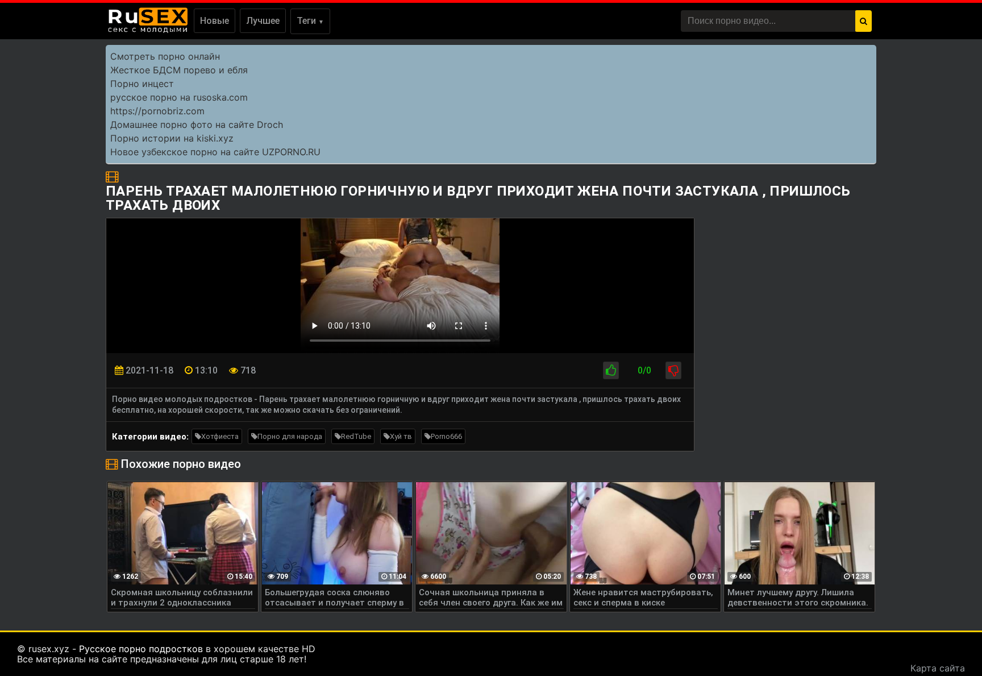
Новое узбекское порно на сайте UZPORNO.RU (215, 151)
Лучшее (263, 20)
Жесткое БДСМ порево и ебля (179, 70)
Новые (214, 20)
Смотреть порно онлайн (165, 56)
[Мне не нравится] (673, 370)
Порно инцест (142, 83)
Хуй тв (401, 436)
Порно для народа (289, 436)
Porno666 (446, 436)
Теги (310, 20)
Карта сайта (937, 668)
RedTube (356, 436)
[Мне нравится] (611, 370)
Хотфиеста (220, 436)
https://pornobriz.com (157, 111)
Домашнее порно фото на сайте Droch (196, 124)
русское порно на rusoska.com (179, 97)
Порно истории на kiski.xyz (172, 138)
